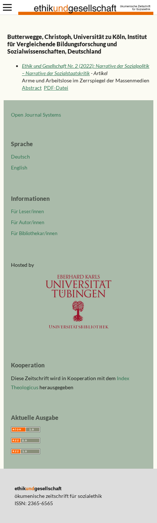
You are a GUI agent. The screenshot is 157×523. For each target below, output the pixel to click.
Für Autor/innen (27, 222)
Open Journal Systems (36, 115)
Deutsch (20, 156)
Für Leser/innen (27, 211)
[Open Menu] (7, 7)
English (19, 167)
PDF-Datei (56, 88)
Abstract (32, 88)
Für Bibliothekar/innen (34, 233)
